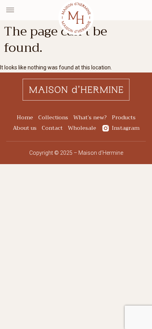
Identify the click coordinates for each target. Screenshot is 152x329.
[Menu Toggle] (10, 10)
